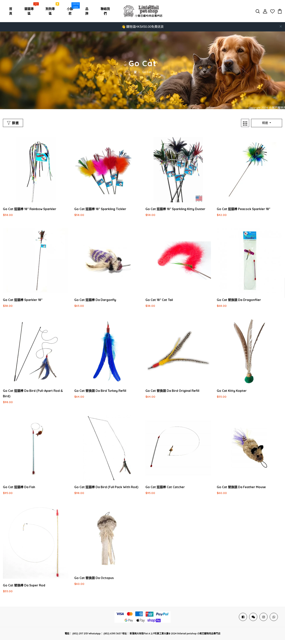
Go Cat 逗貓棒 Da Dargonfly (95, 300)
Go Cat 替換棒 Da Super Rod (24, 585)
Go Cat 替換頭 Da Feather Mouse (241, 487)
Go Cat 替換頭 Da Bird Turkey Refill (100, 391)
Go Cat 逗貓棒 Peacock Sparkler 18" (243, 209)
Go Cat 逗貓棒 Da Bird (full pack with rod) (106, 487)
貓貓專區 (30, 10)
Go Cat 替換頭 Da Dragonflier (239, 300)
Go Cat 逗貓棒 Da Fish (19, 487)
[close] (280, 26)
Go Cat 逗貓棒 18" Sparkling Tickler (100, 209)
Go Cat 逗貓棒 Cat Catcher (165, 487)
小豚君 (71, 10)
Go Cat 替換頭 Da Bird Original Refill (172, 391)
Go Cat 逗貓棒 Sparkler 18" (22, 300)
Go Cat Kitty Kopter (232, 391)
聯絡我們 (105, 11)
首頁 (10, 11)
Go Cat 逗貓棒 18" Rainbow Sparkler (29, 209)
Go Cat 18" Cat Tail (159, 300)
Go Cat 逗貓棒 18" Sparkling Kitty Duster (175, 209)
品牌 (86, 11)
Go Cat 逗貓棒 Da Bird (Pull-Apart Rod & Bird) (33, 393)
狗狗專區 (51, 10)
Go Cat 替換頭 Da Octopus (94, 578)
